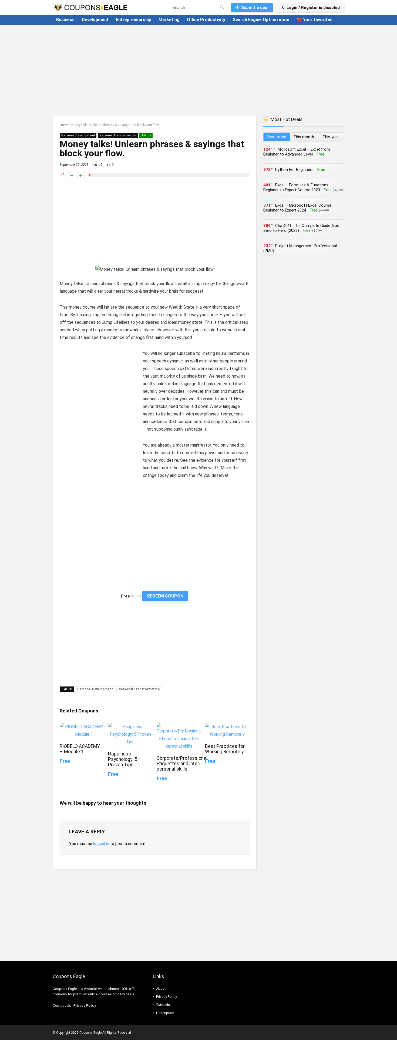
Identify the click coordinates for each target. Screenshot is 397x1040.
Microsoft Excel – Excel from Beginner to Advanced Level (296, 152)
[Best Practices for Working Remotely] (227, 726)
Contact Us (62, 1005)
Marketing (169, 19)
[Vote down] (71, 175)
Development (95, 19)
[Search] (222, 7)
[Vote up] (81, 175)
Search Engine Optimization (261, 19)
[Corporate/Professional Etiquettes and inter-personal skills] (179, 726)
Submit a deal (254, 7)
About (161, 988)
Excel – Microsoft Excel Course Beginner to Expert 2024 (297, 208)
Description (165, 1013)
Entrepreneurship (133, 19)
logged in (101, 843)
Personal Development (78, 135)
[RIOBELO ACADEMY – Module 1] (82, 726)
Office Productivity (206, 19)
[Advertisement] (198, 68)
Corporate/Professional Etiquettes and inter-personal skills (182, 763)
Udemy (146, 135)
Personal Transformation (117, 135)
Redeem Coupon (165, 596)
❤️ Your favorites (314, 19)
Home (64, 125)
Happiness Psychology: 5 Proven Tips (122, 759)
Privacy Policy (84, 1005)
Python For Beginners (294, 169)
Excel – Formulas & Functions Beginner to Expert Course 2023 (295, 187)
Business (65, 19)
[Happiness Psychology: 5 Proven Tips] (130, 726)
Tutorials (163, 1005)
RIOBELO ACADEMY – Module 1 (80, 749)
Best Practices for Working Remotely (225, 749)
